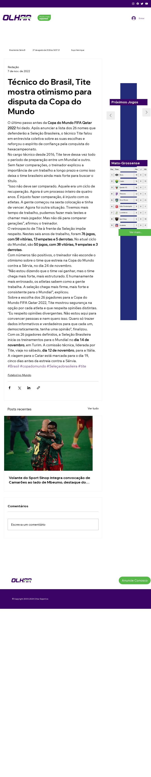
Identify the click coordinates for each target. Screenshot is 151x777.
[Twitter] (142, 3)
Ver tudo (93, 408)
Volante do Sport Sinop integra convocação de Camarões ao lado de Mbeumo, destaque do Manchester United (49, 479)
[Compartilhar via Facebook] (9, 388)
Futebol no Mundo (19, 375)
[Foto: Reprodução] (53, 443)
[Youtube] (146, 3)
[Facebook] (137, 3)
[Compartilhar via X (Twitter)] (19, 388)
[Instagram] (133, 3)
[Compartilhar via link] (38, 388)
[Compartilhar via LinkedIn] (29, 388)
